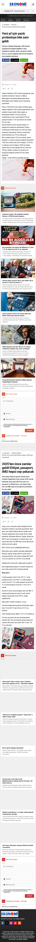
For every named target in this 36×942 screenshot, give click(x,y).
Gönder (25, 60)
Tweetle (16, 60)
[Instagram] (11, 923)
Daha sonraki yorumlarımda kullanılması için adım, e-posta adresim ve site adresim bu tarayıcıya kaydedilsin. (18, 425)
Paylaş (7, 60)
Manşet (19, 453)
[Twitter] (6, 923)
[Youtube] (15, 923)
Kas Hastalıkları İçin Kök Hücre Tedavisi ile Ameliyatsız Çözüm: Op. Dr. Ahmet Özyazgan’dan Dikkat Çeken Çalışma (22, 16)
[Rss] (19, 923)
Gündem (13, 453)
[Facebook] (2, 923)
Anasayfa (6, 24)
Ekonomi (13, 24)
